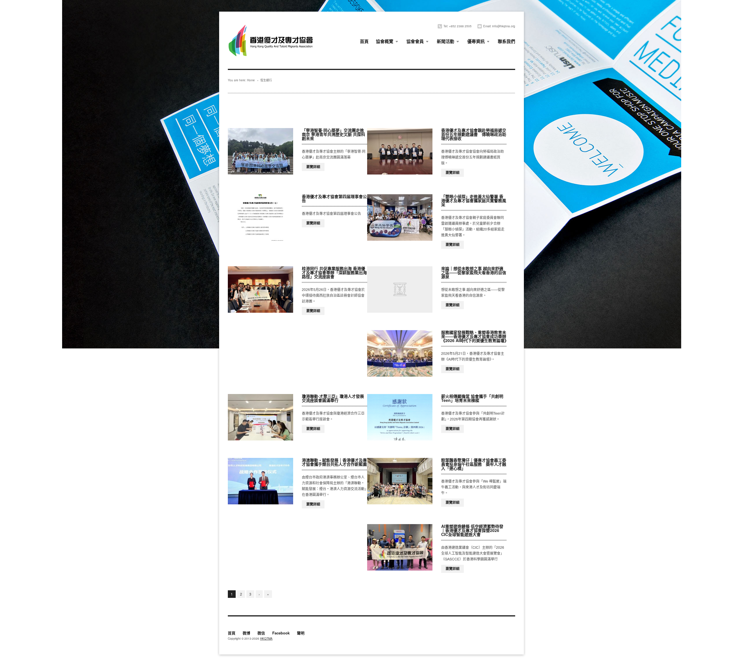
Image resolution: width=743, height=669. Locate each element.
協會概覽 (384, 41)
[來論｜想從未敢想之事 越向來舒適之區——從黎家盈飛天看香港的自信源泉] (399, 289)
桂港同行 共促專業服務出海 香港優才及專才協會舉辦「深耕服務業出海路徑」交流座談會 (334, 272)
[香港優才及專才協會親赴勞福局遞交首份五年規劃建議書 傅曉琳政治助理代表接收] (399, 151)
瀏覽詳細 (313, 166)
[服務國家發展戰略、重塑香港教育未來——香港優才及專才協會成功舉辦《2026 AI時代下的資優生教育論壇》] (399, 353)
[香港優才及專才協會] (271, 25)
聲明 (300, 633)
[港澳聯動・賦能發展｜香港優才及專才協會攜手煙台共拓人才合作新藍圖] (260, 481)
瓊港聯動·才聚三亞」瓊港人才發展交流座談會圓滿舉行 (333, 398)
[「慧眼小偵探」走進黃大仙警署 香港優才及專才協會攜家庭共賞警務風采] (399, 217)
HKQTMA (266, 638)
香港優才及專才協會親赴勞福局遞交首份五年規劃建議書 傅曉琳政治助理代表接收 (473, 134)
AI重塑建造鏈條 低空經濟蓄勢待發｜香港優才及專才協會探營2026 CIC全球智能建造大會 (472, 530)
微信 (261, 633)
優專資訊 (476, 41)
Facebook (281, 633)
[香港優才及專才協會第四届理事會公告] (260, 217)
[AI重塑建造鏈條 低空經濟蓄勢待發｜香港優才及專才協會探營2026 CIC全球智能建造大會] (399, 547)
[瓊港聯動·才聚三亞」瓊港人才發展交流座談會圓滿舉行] (260, 417)
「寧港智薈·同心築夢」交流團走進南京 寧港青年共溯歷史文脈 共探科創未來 (333, 134)
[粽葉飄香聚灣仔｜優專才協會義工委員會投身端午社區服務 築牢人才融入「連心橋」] (399, 481)
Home (251, 80)
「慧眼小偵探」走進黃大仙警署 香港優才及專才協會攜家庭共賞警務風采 (473, 200)
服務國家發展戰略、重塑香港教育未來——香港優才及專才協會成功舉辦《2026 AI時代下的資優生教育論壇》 (474, 336)
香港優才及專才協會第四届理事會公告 (334, 198)
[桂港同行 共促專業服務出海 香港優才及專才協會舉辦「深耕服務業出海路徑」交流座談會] (260, 289)
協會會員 (415, 41)
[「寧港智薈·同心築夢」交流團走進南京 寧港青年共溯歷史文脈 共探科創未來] (260, 151)
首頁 (364, 41)
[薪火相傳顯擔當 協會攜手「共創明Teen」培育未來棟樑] (399, 417)
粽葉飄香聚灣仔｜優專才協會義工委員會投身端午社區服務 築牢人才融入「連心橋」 (473, 464)
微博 (246, 633)
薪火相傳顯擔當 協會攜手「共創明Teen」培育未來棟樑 (472, 398)
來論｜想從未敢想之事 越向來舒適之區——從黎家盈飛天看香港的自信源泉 (473, 272)
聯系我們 (506, 41)
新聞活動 (445, 41)
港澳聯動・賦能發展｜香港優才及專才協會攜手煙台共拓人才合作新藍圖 (334, 462)
